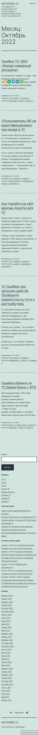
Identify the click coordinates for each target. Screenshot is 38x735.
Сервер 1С (26, 178)
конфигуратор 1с (28, 181)
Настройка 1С (9, 3)
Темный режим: (27, 732)
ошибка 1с (29, 101)
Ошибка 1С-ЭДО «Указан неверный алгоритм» (16, 65)
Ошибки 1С (25, 98)
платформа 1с (26, 264)
